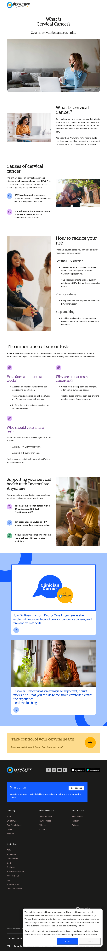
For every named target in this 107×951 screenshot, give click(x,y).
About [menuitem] (9, 816)
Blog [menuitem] (9, 863)
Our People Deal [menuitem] (14, 825)
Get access (76, 788)
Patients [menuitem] (75, 825)
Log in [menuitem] (9, 880)
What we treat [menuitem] (45, 816)
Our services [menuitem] (45, 821)
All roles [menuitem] (10, 833)
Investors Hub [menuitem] (13, 876)
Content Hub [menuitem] (12, 858)
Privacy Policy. (77, 926)
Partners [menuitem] (76, 821)
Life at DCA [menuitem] (11, 821)
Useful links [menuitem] (12, 844)
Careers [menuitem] (10, 829)
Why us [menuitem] (42, 825)
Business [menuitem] (11, 867)
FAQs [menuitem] (9, 850)
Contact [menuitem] (43, 829)
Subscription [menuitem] (12, 854)
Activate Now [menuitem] (13, 884)
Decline (90, 941)
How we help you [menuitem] (47, 810)
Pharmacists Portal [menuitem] (15, 871)
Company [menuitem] (11, 810)
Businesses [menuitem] (77, 816)
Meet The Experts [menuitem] (14, 888)
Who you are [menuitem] (78, 810)
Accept (67, 941)
